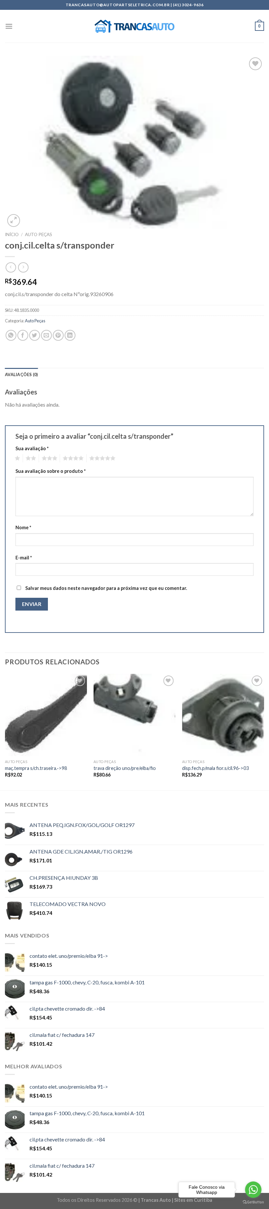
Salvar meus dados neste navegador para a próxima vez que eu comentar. (106, 588)
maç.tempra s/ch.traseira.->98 (36, 768)
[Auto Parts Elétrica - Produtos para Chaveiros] (134, 26)
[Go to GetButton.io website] (253, 1202)
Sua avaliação (32, 448)
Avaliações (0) (21, 374)
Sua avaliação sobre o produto (50, 471)
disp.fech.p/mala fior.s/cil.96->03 (215, 768)
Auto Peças (38, 234)
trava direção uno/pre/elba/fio (124, 768)
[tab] (21, 374)
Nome (23, 527)
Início (12, 234)
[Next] (264, 731)
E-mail (23, 557)
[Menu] (9, 26)
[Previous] (5, 731)
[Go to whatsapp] (253, 1189)
